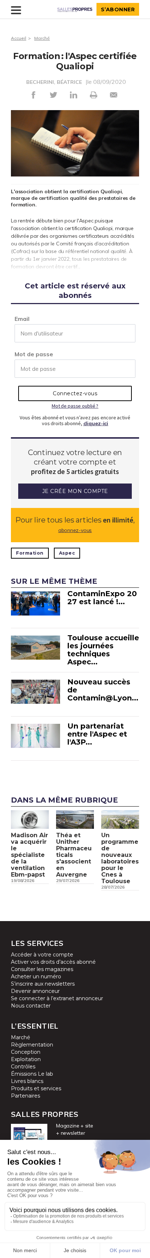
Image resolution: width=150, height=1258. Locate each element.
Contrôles (23, 1066)
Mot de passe (34, 354)
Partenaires (25, 1095)
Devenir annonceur (35, 991)
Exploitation (26, 1059)
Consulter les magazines (42, 969)
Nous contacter (31, 1005)
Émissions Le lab (32, 1074)
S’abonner (118, 9)
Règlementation (32, 1044)
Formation (30, 553)
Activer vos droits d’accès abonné (53, 962)
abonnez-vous (75, 530)
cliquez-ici (95, 423)
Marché (42, 38)
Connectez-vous (75, 393)
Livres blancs (27, 1081)
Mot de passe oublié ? (75, 406)
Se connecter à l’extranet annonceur (57, 998)
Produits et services (36, 1088)
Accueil (18, 38)
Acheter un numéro (36, 976)
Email (22, 318)
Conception (25, 1052)
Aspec (67, 553)
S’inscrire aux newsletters (43, 984)
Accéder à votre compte (42, 954)
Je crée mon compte (75, 491)
